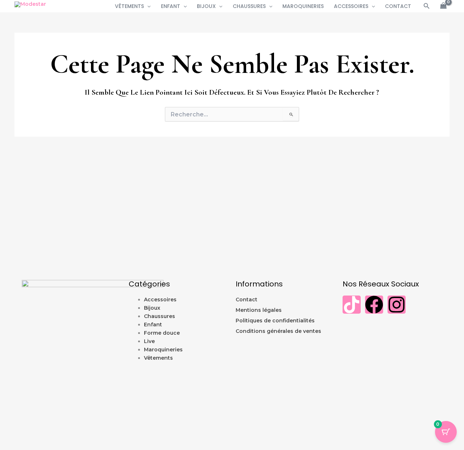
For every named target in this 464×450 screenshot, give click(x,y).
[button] (147, 6)
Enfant (170, 6)
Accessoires (351, 6)
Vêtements (129, 6)
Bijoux (206, 6)
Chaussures (249, 6)
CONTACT (398, 6)
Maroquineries (303, 6)
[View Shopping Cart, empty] (444, 6)
